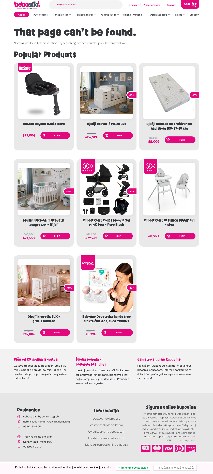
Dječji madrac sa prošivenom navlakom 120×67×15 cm (169, 126)
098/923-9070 (32, 446)
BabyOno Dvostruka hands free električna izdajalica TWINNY (106, 318)
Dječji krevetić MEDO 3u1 (106, 124)
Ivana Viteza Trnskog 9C (37, 441)
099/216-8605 (32, 426)
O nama (133, 4)
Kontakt (171, 4)
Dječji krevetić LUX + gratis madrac (44, 318)
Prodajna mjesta (151, 4)
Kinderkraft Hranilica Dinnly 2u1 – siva (169, 222)
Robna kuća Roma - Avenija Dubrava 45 (46, 421)
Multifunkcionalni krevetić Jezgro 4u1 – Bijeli (44, 222)
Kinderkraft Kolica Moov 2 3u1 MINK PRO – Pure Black (106, 222)
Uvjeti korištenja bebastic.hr (106, 438)
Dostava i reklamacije (106, 418)
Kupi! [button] (57, 135)
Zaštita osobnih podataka (106, 425)
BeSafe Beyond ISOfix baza (44, 124)
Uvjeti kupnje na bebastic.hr (106, 431)
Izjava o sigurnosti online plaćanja (106, 444)
